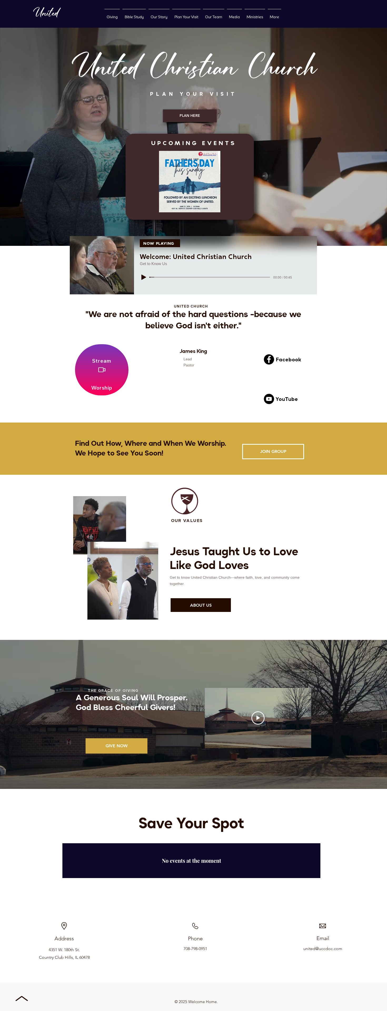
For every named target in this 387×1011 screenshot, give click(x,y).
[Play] (143, 277)
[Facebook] (269, 359)
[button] (189, 181)
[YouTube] (269, 399)
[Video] (101, 369)
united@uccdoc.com (322, 948)
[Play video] (258, 718)
